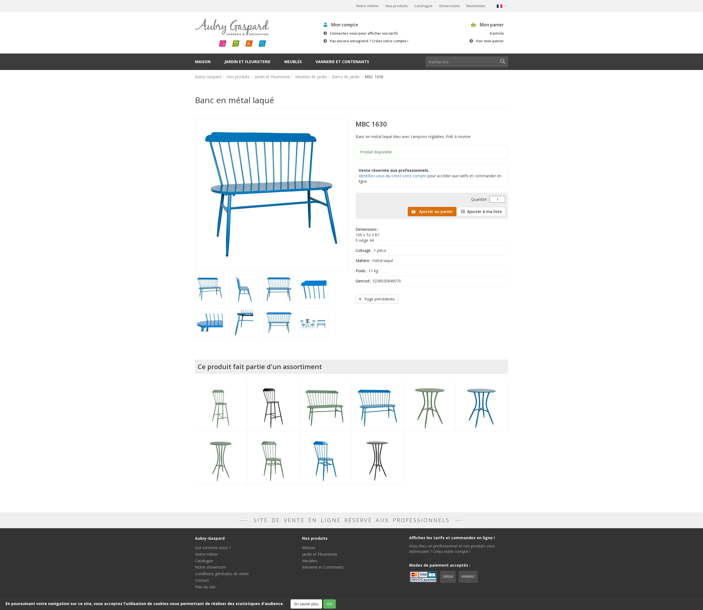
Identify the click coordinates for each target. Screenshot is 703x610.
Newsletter (476, 5)
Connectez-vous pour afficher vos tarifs (364, 33)
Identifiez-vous (372, 175)
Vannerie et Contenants (342, 61)
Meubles (293, 61)
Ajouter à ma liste (484, 211)
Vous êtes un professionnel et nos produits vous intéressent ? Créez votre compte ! (452, 548)
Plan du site (205, 586)
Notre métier (367, 5)
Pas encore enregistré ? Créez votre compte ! (369, 40)
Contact (202, 580)
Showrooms (449, 5)
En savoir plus (306, 603)
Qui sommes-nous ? (213, 547)
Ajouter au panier (435, 211)
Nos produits (397, 5)
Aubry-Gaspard (208, 76)
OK (329, 603)
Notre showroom (210, 567)
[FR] (501, 6)
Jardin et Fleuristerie (247, 61)
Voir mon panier (490, 40)
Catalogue (423, 5)
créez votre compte (409, 175)
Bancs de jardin (345, 76)
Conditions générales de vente (222, 573)
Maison (203, 61)
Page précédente (379, 299)
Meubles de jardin (311, 76)
